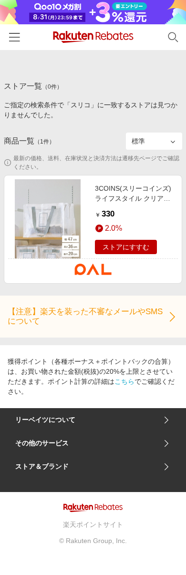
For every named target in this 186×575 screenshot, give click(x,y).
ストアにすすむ (126, 247)
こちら (124, 381)
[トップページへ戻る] (93, 37)
